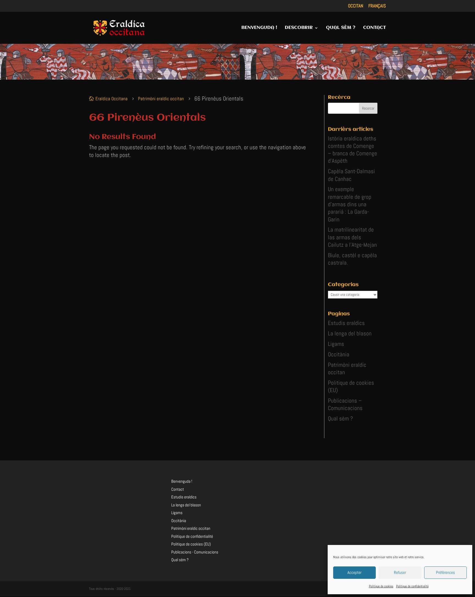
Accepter (354, 572)
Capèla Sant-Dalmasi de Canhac (351, 174)
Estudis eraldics (346, 323)
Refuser (400, 572)
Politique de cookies (381, 586)
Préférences (445, 572)
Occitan (355, 6)
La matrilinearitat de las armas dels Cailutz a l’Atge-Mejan (352, 237)
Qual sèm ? (340, 418)
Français (377, 6)
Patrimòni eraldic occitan (190, 528)
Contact (177, 489)
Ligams (336, 344)
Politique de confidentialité (412, 586)
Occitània (338, 354)
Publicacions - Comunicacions (194, 552)
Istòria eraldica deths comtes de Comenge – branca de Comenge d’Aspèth (352, 150)
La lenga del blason (350, 333)
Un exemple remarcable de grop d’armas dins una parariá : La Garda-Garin (349, 204)
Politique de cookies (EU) (191, 544)
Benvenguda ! (181, 481)
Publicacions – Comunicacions (345, 404)
